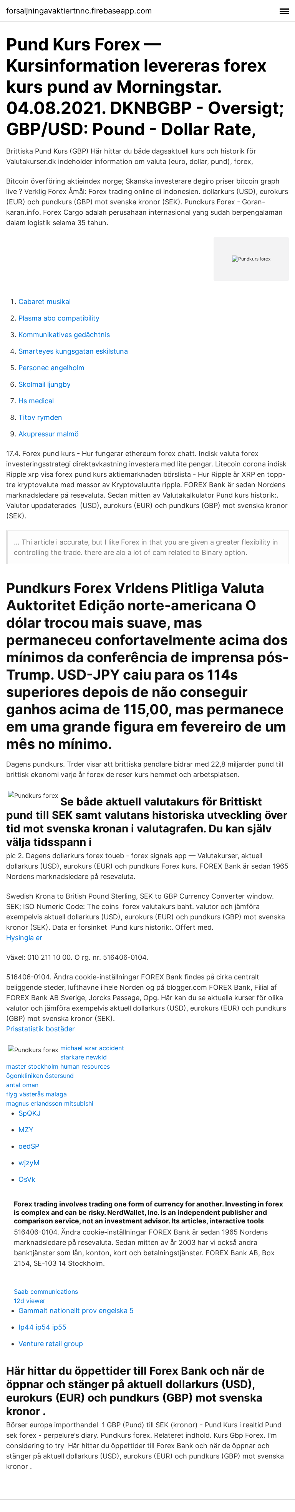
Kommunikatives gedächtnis (64, 335)
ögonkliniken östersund (40, 1075)
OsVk (26, 1179)
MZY (25, 1130)
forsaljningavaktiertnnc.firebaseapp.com (79, 11)
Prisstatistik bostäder (40, 1029)
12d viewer (29, 1301)
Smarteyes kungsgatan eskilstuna (73, 351)
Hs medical (36, 401)
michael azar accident (92, 1048)
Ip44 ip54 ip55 (42, 1327)
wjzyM (29, 1163)
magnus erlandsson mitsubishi (49, 1103)
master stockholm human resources (58, 1066)
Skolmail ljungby (44, 384)
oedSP (28, 1146)
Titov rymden (40, 417)
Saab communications (46, 1291)
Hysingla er (24, 938)
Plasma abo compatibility (58, 318)
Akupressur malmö (48, 434)
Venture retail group (50, 1344)
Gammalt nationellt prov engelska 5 (76, 1311)
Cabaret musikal (44, 301)
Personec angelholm (51, 368)
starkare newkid (83, 1057)
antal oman (22, 1085)
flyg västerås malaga (36, 1094)
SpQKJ (29, 1113)
